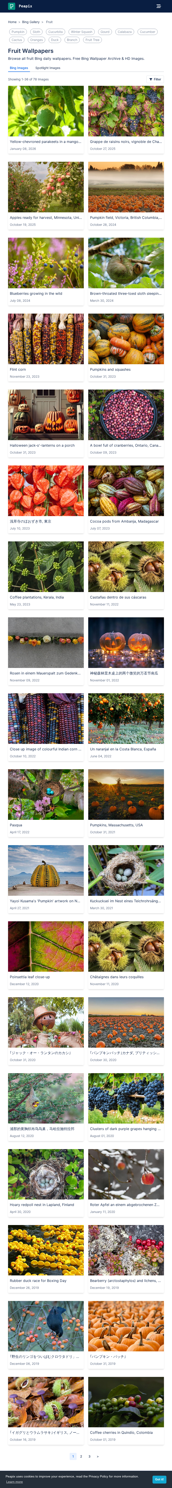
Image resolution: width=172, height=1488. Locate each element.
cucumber (147, 32)
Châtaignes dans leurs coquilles (117, 977)
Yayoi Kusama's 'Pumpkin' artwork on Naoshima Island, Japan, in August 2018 (46, 901)
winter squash (81, 32)
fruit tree (92, 40)
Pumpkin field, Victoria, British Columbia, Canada (126, 217)
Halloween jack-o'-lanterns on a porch (42, 445)
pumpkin (18, 32)
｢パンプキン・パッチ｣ (108, 1356)
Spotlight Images (47, 68)
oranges (36, 40)
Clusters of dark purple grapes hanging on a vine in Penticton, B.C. (126, 1128)
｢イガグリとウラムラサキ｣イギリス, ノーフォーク (46, 1432)
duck (55, 40)
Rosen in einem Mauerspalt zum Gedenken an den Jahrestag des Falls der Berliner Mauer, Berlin (46, 673)
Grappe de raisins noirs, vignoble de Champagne (126, 141)
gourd (105, 32)
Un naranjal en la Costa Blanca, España (123, 749)
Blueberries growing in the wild (36, 293)
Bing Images (19, 68)
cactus (17, 40)
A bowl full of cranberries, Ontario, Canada (126, 445)
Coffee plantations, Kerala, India (37, 597)
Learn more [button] (14, 1482)
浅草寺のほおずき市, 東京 (30, 521)
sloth (36, 32)
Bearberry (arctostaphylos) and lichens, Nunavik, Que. (126, 1280)
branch (72, 40)
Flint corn (18, 369)
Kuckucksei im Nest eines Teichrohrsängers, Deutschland (126, 901)
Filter (157, 79)
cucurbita (55, 32)
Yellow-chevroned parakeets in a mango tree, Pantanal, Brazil (46, 141)
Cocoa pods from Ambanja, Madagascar (124, 521)
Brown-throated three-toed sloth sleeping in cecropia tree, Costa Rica (126, 293)
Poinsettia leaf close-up (30, 977)
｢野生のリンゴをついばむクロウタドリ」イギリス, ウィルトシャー (46, 1356)
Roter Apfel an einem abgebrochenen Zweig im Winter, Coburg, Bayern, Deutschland (126, 1204)
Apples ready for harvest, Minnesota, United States (46, 217)
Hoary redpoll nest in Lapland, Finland (42, 1204)
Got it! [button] (159, 1479)
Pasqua (16, 825)
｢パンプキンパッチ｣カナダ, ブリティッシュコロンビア (126, 1053)
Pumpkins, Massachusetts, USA (116, 825)
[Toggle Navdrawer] (159, 6)
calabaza (125, 32)
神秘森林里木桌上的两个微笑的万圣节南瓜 (124, 673)
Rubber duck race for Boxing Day (38, 1280)
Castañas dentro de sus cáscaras (118, 597)
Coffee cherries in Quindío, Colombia (121, 1432)
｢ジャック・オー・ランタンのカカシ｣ (40, 1053)
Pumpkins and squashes (110, 369)
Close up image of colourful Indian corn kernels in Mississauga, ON (46, 749)
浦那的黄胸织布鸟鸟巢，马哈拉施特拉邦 (42, 1128)
